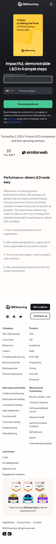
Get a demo (40, 307)
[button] (9, 90)
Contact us (40, 315)
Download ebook (28, 104)
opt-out (12, 118)
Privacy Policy (14, 122)
